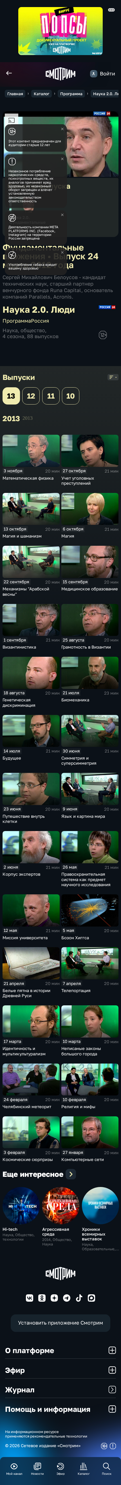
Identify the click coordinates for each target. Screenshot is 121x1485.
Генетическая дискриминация (19, 702)
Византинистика (19, 646)
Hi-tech (10, 1229)
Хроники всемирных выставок (93, 1234)
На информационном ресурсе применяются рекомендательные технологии (46, 1434)
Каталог (41, 93)
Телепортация (76, 990)
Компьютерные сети (82, 1159)
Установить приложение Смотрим (60, 1323)
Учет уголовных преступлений (77, 480)
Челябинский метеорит (27, 1106)
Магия (67, 535)
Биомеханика (75, 699)
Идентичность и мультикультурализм (24, 1051)
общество (33, 330)
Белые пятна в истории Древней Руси (26, 993)
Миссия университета (25, 937)
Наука (10, 330)
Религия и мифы (78, 1106)
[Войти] (93, 73)
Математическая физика (28, 477)
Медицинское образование (89, 588)
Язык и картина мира (83, 816)
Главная (15, 93)
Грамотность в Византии (86, 646)
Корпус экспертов (21, 874)
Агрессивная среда (55, 1231)
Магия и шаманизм (22, 535)
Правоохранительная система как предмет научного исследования (86, 879)
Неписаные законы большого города (81, 1051)
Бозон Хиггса (75, 937)
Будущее (12, 757)
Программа (71, 93)
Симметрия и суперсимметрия (79, 760)
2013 (28, 418)
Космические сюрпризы (28, 1159)
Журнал (20, 1389)
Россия (40, 321)
